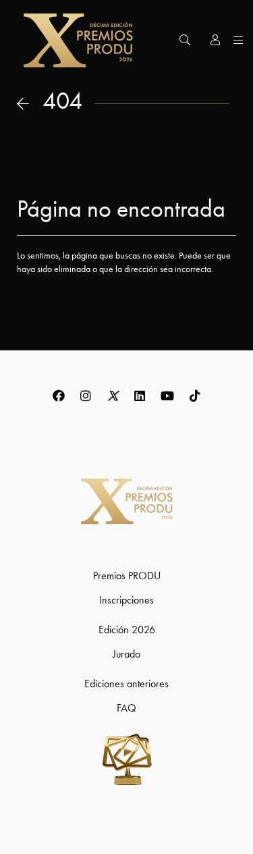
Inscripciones (126, 600)
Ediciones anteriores (126, 683)
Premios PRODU (127, 575)
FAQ (126, 708)
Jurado (126, 654)
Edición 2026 (127, 629)
